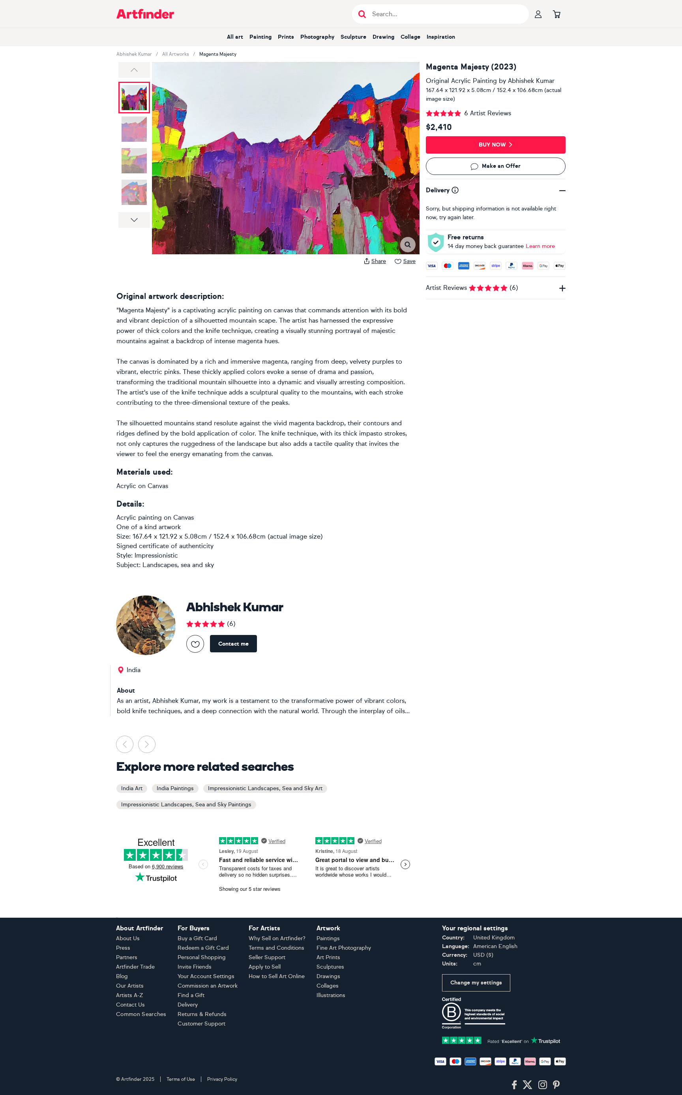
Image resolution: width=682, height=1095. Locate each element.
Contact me (233, 643)
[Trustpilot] (501, 1039)
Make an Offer (501, 166)
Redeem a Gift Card (203, 948)
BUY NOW (492, 145)
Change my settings (476, 982)
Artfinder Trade (135, 967)
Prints (286, 37)
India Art (131, 788)
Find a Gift (191, 995)
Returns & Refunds (202, 1014)
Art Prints (328, 957)
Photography (317, 37)
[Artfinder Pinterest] (556, 1085)
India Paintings (175, 788)
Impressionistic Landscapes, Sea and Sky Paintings (186, 804)
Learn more (540, 246)
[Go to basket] (556, 14)
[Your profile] (538, 14)
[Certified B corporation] (473, 1012)
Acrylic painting (139, 517)
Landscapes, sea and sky (178, 565)
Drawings (328, 976)
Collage (410, 37)
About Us (128, 938)
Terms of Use (181, 1079)
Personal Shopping (202, 957)
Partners (126, 957)
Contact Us (130, 1004)
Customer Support (201, 1023)
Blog (122, 976)
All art (235, 37)
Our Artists (130, 985)
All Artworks (175, 54)
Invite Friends (195, 967)
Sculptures (330, 967)
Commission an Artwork (208, 985)
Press (123, 948)
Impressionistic (156, 555)
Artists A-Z (129, 995)
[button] (134, 70)
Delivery (188, 1004)
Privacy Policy (222, 1079)
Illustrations (331, 995)
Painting (260, 37)
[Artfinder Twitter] (527, 1085)
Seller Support (267, 957)
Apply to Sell (265, 967)
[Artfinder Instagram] (542, 1085)
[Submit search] (362, 14)
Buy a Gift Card (197, 938)
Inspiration (441, 37)
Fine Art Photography (344, 948)
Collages (328, 985)
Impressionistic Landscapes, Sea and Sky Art (265, 788)
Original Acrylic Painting (461, 81)
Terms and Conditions (276, 948)
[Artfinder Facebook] (514, 1085)
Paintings (328, 938)
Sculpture (353, 37)
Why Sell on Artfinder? (277, 938)
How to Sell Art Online (277, 976)
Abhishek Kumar (134, 54)
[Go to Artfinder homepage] (145, 14)
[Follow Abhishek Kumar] (195, 644)
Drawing (383, 37)
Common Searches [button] (141, 1014)
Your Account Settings (206, 976)
